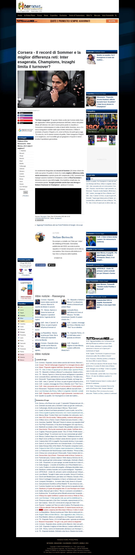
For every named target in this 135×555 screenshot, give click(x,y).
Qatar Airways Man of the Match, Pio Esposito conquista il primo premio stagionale (68, 446)
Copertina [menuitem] (54, 15)
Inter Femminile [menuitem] (108, 15)
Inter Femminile (92, 281)
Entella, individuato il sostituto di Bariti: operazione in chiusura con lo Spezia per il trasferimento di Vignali (99, 348)
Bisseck (22, 153)
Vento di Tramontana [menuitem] (76, 15)
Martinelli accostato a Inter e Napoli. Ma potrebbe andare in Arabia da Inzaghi (66, 427)
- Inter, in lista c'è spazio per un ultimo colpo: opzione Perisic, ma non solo (66, 370)
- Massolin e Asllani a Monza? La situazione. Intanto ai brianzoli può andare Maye (69, 372)
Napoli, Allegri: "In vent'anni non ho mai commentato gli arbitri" (61, 434)
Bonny (21, 179)
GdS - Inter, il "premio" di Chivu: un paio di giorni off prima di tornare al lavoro (108, 195)
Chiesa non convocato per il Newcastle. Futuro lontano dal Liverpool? (63, 453)
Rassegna (43, 216)
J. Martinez (23, 150)
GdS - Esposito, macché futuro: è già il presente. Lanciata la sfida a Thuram (108, 188)
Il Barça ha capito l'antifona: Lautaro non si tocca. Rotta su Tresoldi (62, 495)
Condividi (41, 265)
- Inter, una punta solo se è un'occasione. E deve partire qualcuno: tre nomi (67, 386)
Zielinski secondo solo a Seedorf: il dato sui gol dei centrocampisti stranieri (65, 405)
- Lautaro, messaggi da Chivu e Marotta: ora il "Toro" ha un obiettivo (76, 325)
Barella (22, 163)
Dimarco (22, 171)
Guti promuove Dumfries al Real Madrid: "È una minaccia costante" (62, 484)
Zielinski (22, 168)
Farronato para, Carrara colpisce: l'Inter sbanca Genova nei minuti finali (64, 458)
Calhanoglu (23, 166)
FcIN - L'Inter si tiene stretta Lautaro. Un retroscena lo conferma (107, 239)
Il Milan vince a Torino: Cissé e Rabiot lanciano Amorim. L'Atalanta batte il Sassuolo (68, 420)
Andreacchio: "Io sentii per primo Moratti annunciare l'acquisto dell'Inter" (64, 493)
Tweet (52, 265)
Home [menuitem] (20, 15)
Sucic (21, 181)
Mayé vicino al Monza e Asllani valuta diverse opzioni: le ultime (61, 439)
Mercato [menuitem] (97, 15)
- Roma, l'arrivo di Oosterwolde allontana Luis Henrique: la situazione (65, 529)
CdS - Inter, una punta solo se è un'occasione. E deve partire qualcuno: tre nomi (109, 186)
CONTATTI (75, 543)
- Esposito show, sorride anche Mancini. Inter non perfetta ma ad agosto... (67, 524)
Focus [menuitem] (39, 15)
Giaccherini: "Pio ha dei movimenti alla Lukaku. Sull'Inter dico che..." (63, 429)
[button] (25, 192)
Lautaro (22, 174)
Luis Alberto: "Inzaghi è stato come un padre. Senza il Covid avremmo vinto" (65, 474)
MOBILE (82, 543)
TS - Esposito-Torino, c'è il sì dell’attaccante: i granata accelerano (75, 335)
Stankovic (22, 189)
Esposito (22, 176)
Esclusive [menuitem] (63, 15)
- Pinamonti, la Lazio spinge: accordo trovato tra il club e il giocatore (64, 462)
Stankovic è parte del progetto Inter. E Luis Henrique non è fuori (61, 488)
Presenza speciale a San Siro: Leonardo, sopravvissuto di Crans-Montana (65, 500)
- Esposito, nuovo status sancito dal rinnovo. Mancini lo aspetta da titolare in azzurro (71, 362)
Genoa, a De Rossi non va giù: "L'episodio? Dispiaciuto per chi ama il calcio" (66, 403)
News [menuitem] (46, 15)
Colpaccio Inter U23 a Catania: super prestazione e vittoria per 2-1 (62, 448)
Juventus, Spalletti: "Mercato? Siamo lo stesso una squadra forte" (62, 422)
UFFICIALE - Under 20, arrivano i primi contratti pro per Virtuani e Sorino (64, 472)
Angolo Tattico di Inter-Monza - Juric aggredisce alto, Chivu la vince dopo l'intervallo (68, 514)
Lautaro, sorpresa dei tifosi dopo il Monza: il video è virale (61, 510)
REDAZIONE (58, 543)
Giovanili (90, 265)
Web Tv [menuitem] (89, 15)
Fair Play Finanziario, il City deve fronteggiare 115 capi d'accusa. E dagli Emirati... (67, 424)
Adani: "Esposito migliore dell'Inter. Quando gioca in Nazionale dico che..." (65, 367)
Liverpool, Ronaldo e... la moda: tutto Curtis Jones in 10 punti (60, 481)
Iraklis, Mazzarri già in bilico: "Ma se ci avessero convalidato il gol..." (62, 491)
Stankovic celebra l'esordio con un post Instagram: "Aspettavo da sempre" (65, 469)
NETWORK (50, 543)
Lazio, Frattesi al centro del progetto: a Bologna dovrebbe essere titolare (64, 467)
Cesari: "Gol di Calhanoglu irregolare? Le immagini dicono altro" (61, 365)
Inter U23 (90, 297)
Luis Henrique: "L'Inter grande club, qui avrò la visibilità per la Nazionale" (64, 498)
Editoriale (90, 52)
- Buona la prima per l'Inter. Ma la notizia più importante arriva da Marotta (69, 512)
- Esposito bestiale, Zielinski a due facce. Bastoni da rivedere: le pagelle (65, 531)
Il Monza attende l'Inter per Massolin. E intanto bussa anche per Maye (63, 507)
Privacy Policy (73, 539)
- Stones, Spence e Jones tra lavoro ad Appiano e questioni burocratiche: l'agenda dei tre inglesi (46, 314)
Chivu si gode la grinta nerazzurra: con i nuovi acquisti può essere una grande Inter (68, 413)
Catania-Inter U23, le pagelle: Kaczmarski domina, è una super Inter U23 (64, 441)
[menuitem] (115, 15)
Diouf (21, 161)
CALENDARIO (67, 543)
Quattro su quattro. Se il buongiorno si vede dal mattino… (59, 396)
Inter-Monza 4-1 (93, 132)
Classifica (21, 304)
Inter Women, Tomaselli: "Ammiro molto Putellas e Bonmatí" (106, 287)
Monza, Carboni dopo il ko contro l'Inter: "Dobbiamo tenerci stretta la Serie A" (66, 436)
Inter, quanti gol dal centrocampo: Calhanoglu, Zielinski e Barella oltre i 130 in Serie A (69, 460)
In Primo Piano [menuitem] (29, 15)
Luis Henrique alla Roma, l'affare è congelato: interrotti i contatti (61, 391)
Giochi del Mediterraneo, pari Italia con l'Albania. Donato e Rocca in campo (65, 477)
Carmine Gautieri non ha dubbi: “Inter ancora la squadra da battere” (62, 486)
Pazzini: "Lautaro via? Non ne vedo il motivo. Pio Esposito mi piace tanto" (64, 505)
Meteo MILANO (25, 279)
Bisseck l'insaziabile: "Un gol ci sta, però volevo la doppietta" (60, 522)
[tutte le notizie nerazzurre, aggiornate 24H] (30, 6)
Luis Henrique (23, 186)
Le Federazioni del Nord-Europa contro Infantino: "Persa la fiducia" (62, 450)
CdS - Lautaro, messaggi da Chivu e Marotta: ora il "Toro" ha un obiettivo (107, 193)
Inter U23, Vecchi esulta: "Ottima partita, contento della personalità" (62, 417)
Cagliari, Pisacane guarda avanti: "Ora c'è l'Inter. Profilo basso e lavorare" (64, 432)
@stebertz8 (58, 218)
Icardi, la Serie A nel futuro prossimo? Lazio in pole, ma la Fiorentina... (63, 410)
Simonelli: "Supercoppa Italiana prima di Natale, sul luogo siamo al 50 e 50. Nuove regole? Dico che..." (75, 379)
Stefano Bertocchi (42, 218)
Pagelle (89, 249)
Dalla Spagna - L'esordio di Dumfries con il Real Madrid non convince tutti (65, 465)
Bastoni (22, 158)
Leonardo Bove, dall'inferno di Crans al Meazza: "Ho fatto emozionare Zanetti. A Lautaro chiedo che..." (72, 314)
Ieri (92, 179)
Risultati (25, 195)
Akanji (21, 156)
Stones (22, 184)
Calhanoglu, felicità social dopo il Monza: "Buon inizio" (58, 408)
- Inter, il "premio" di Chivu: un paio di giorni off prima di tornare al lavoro (66, 381)
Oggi (88, 179)
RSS (87, 543)
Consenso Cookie (62, 539)
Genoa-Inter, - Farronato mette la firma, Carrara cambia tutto (64, 455)
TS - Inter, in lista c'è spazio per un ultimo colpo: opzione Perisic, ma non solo (108, 203)
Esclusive (90, 233)
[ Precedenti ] (25, 275)
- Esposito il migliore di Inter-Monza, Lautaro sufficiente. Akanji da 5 (64, 526)
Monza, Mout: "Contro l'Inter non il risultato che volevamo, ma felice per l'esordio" (67, 415)
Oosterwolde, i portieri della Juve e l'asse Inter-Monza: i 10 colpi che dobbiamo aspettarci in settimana (101, 376)
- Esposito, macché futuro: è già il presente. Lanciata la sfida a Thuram (65, 393)
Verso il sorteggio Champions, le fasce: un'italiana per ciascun (62, 479)
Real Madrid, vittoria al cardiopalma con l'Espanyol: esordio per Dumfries (64, 517)
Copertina (90, 94)
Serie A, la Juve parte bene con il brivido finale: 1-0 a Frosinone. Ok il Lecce (65, 443)
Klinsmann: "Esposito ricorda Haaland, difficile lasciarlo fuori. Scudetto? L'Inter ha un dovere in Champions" (76, 389)
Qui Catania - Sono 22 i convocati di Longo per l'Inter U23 (59, 503)
